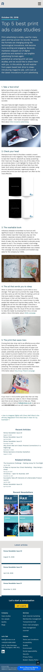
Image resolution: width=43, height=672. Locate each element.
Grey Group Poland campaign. (25, 371)
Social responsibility (30, 651)
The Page (29, 56)
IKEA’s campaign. (30, 313)
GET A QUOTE (21, 606)
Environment (27, 648)
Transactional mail (29, 622)
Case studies (6, 616)
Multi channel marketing (31, 616)
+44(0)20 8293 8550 (9, 642)
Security (26, 654)
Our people (5, 619)
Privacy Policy (27, 657)
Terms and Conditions (30, 639)
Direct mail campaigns (31, 625)
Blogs (3, 625)
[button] (38, 663)
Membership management (32, 619)
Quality (4, 622)
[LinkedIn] (3, 652)
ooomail (26, 630)
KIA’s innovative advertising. (19, 122)
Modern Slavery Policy (30, 660)
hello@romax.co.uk (24, 403)
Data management (29, 627)
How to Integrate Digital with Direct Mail (17, 415)
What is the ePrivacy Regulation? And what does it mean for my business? (20, 417)
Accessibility (27, 642)
